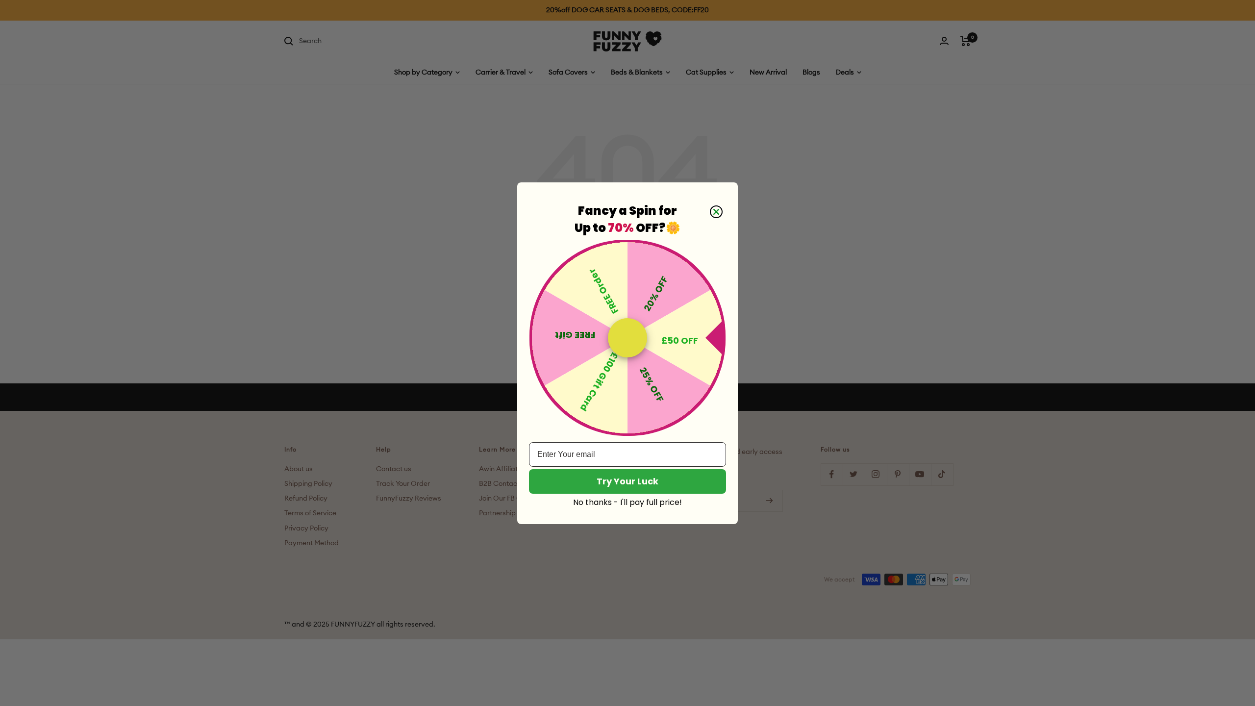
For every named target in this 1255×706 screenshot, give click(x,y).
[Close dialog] (716, 212)
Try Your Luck (627, 481)
